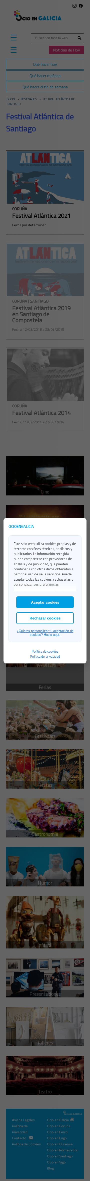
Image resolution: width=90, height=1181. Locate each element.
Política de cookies (45, 651)
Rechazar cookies (45, 618)
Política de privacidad (45, 656)
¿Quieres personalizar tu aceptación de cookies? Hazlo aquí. (45, 633)
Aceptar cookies (45, 602)
